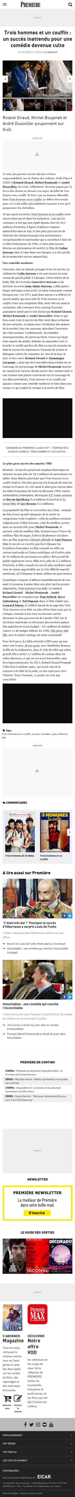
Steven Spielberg (17, 499)
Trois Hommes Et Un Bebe (19, 855)
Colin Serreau (26, 273)
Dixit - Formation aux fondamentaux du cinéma (39, 1486)
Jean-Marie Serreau (38, 286)
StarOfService (9, 1486)
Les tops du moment (15, 1460)
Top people (10, 1452)
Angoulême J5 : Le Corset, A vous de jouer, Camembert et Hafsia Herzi (33, 1089)
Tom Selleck (48, 597)
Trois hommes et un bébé (32, 588)
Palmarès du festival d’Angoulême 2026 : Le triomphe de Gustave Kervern (34, 1072)
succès (36, 733)
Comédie (45, 733)
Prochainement (12, 1435)
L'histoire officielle (40, 540)
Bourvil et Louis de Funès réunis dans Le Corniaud (36, 943)
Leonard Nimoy (13, 605)
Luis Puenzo (63, 540)
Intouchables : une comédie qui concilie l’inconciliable (30, 1006)
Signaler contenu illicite (31, 1493)
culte (54, 733)
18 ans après (32, 645)
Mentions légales (10, 1493)
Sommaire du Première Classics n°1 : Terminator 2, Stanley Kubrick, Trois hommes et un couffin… (37, 449)
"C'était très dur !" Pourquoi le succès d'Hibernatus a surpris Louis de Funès (29, 925)
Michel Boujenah (46, 182)
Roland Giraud (23, 182)
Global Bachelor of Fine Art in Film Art (49, 1483)
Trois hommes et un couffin (25, 199)
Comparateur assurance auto (16, 1483)
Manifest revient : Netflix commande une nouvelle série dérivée (36, 1081)
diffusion (63, 733)
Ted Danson (30, 601)
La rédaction (51, 51)
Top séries (9, 1443)
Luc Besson (28, 504)
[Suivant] (69, 79)
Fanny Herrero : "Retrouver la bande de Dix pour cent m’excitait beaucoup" (35, 1098)
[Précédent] (5, 79)
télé (4, 737)
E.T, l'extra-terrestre (60, 495)
